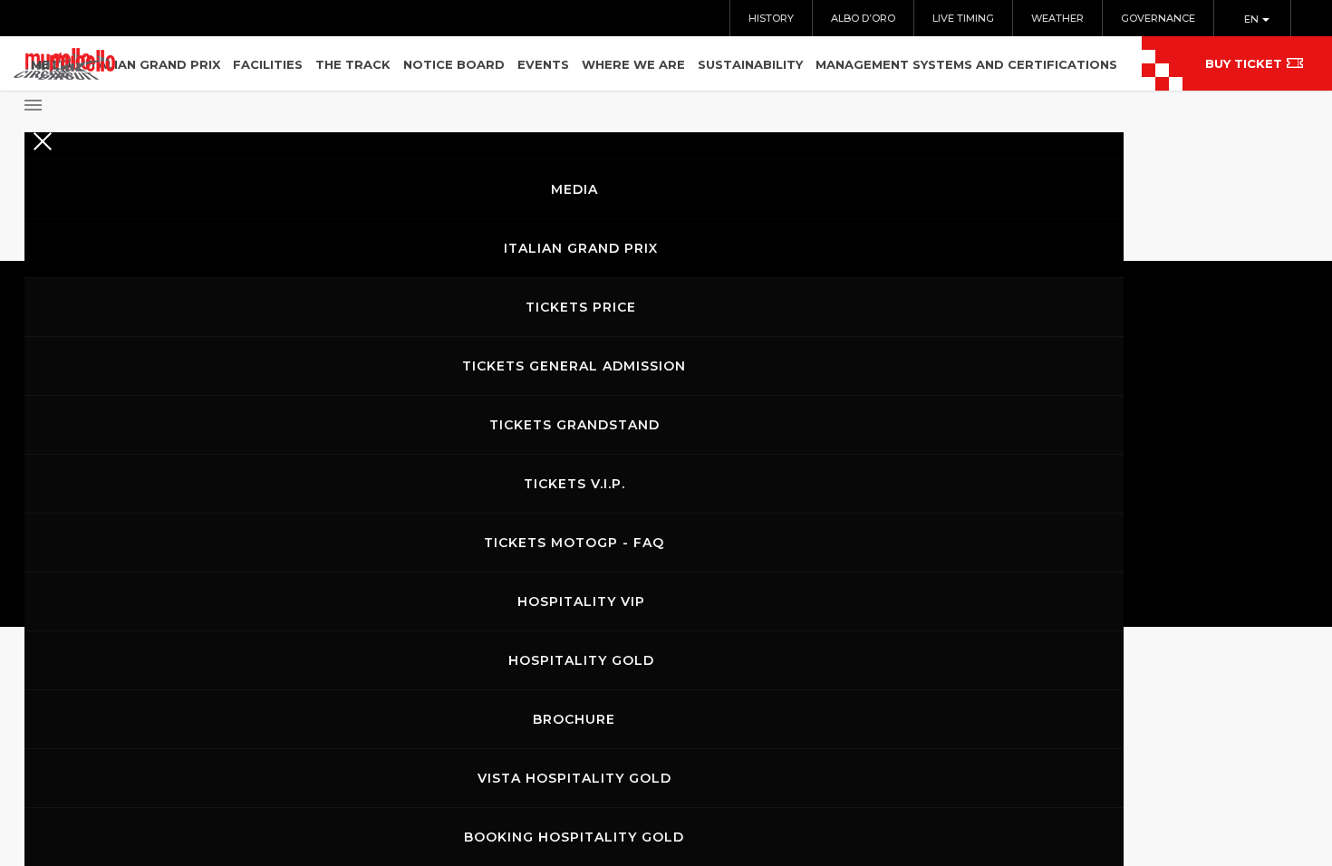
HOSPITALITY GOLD (581, 660)
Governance (1158, 18)
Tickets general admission (574, 366)
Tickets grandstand (574, 425)
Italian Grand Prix (581, 248)
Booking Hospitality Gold (574, 837)
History (771, 18)
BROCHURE (574, 719)
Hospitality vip (581, 601)
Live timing (963, 18)
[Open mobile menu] (574, 99)
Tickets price (581, 307)
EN (1252, 19)
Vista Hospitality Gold (574, 778)
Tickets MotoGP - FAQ (574, 542)
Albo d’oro (863, 18)
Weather (1057, 18)
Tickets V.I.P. (574, 484)
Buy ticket (1243, 63)
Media (574, 189)
